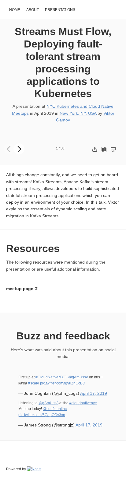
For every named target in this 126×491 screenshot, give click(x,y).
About (32, 10)
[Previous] (9, 148)
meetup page (19, 288)
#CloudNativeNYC (50, 377)
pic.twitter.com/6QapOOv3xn (41, 415)
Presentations (60, 10)
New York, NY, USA (78, 113)
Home (14, 10)
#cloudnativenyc (83, 403)
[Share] (94, 149)
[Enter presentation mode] (113, 149)
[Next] (18, 148)
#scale (33, 383)
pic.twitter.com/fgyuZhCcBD (62, 383)
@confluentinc (55, 409)
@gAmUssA (78, 377)
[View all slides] (104, 149)
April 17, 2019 (93, 393)
